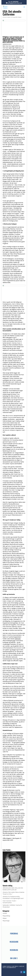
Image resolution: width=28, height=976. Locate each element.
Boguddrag (6, 916)
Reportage (6, 921)
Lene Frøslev (7, 17)
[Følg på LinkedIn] (24, 972)
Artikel (5, 913)
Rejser (19, 17)
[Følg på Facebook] (21, 972)
